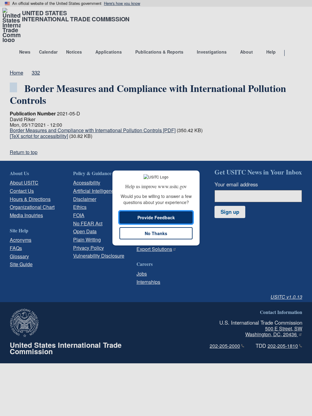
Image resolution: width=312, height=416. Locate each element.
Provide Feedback (156, 217)
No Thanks (156, 233)
